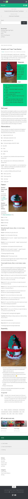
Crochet (10, 411)
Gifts (10, 413)
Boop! (2, 33)
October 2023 (4, 463)
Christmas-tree (21, 409)
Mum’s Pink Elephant (5, 35)
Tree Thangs (16, 428)
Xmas (17, 413)
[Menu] (26, 1)
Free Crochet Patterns (6, 45)
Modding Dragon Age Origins (7, 30)
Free (23, 411)
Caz (3, 51)
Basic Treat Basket (7, 214)
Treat (13, 413)
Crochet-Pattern (15, 411)
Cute (20, 411)
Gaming (4, 449)
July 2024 (3, 461)
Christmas (10, 409)
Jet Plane (3, 36)
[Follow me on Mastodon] (24, 5)
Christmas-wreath (4, 411)
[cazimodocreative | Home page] (7, 2)
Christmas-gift (15, 409)
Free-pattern (3, 413)
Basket (5, 409)
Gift (7, 413)
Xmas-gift (20, 413)
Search (2, 20)
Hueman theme (21, 492)
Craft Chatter (5, 443)
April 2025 (3, 459)
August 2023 (3, 464)
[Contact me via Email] (26, 5)
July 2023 (3, 466)
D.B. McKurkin (4, 428)
